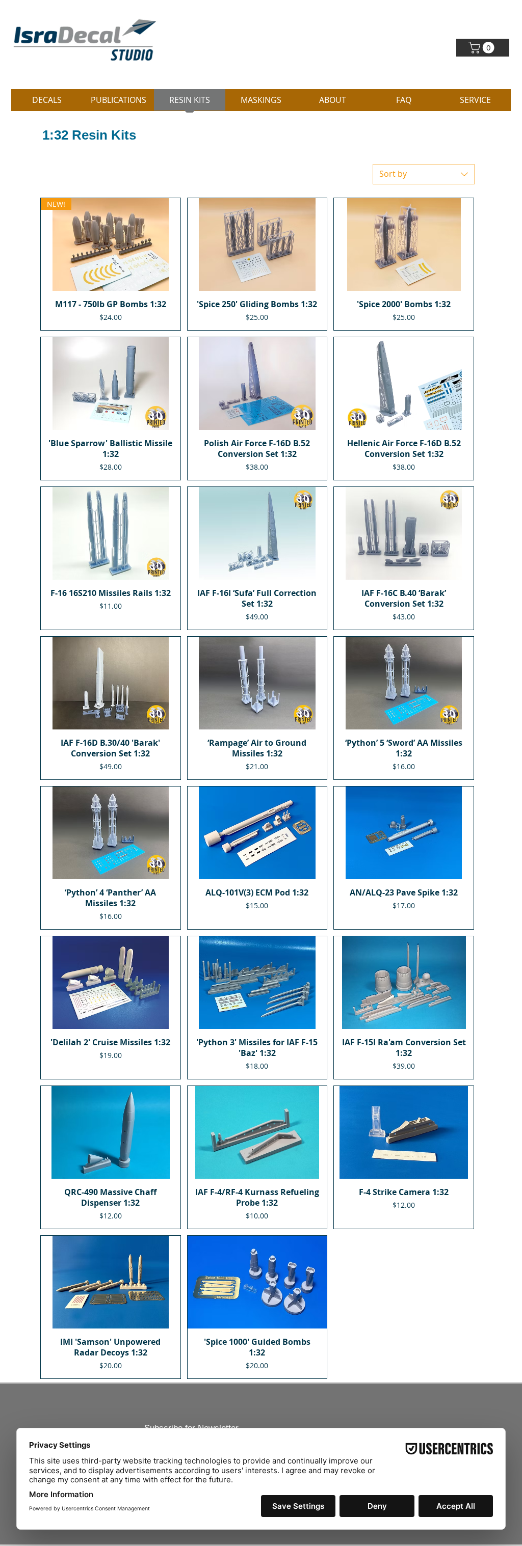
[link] (482, 47)
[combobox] (424, 174)
